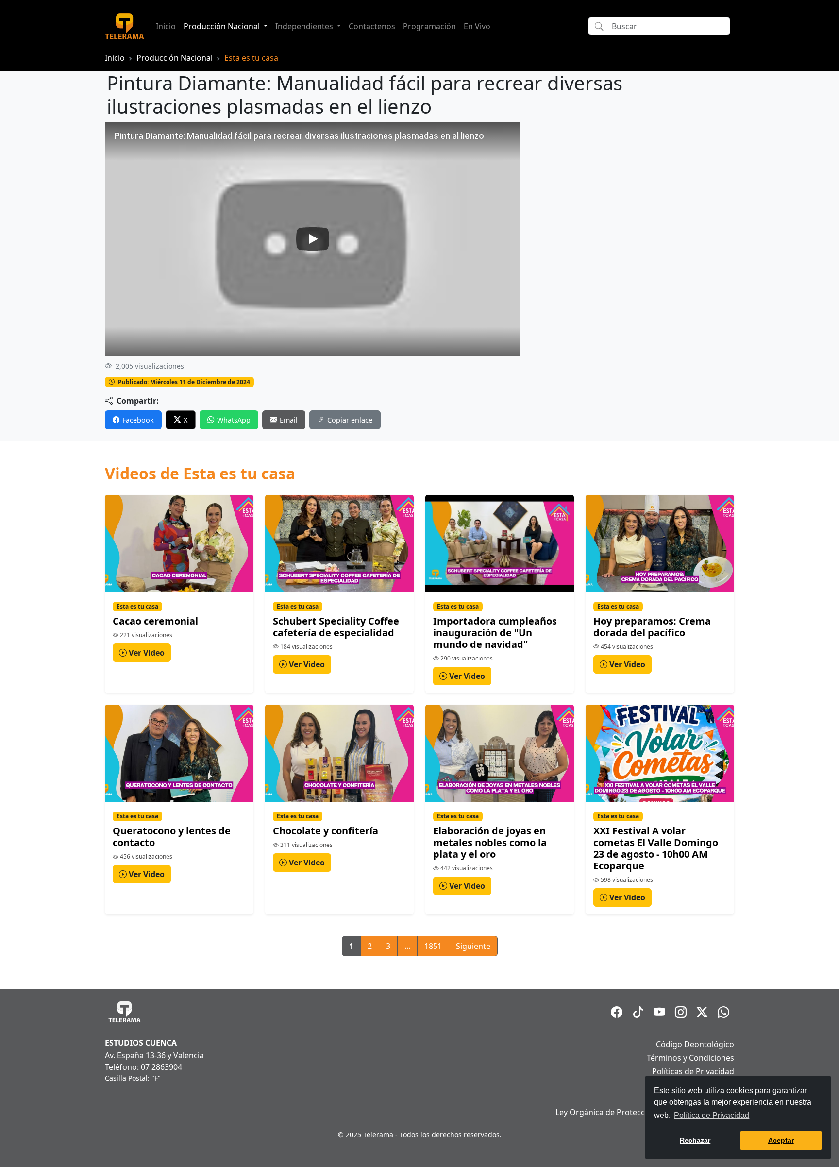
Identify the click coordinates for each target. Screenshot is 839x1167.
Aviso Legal (713, 1098)
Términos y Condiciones (690, 1057)
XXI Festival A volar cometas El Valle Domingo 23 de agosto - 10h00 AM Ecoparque (655, 848)
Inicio (166, 26)
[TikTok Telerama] (638, 1012)
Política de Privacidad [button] (711, 1115)
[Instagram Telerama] (681, 1012)
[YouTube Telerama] (659, 1012)
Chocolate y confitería (325, 830)
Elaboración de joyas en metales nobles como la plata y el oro (490, 842)
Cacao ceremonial (155, 620)
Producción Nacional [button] (223, 26)
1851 (433, 946)
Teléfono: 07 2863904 (143, 1067)
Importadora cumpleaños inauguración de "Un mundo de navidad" (495, 632)
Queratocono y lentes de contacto (172, 836)
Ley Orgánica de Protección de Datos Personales (644, 1112)
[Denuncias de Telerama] (723, 1012)
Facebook (138, 419)
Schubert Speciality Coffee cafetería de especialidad (336, 626)
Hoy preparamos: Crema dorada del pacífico (652, 626)
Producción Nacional (174, 57)
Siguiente (473, 946)
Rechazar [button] (695, 1140)
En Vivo (477, 26)
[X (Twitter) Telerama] (702, 1012)
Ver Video (146, 652)
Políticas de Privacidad (693, 1071)
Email (289, 419)
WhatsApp (234, 419)
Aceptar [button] (781, 1140)
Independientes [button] (305, 26)
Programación (429, 26)
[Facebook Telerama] (616, 1012)
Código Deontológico (695, 1044)
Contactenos (372, 26)
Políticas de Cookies (697, 1085)
